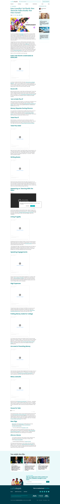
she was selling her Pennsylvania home (19, 414)
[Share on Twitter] (16, 15)
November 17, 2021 (25, 427)
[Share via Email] (22, 15)
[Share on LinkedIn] (18, 15)
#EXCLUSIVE (14, 423)
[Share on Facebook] (14, 15)
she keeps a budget (28, 243)
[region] (30, 205)
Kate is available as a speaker (19, 277)
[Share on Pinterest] (20, 15)
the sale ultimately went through (16, 418)
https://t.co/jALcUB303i (19, 439)
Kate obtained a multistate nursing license (28, 94)
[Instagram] (46, 491)
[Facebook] (40, 491)
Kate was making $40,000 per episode (28, 123)
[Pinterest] (44, 491)
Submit (48, 481)
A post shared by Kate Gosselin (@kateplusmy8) (16, 179)
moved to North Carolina (17, 50)
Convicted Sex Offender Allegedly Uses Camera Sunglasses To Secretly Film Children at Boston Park (44, 37)
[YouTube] (48, 491)
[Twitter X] (42, 491)
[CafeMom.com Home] (14, 1)
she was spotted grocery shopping (27, 444)
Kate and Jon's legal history (21, 401)
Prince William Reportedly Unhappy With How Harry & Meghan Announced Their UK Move (15, 468)
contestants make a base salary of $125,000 (26, 212)
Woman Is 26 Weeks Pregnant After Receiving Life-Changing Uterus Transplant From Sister (44, 23)
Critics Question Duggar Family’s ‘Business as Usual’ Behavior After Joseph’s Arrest (43, 467)
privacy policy (40, 483)
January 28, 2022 (28, 441)
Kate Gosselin (21, 33)
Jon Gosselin (22, 34)
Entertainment (14, 6)
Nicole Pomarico (43, 8)
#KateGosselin (21, 423)
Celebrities (13, 464)
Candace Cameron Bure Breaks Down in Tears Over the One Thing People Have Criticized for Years (30, 468)
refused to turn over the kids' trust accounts (25, 373)
